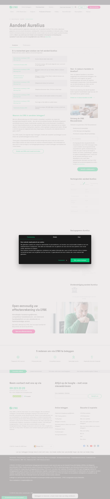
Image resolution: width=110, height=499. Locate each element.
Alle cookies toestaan (80, 260)
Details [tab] (55, 237)
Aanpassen (61, 260)
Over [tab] (79, 237)
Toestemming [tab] (31, 237)
